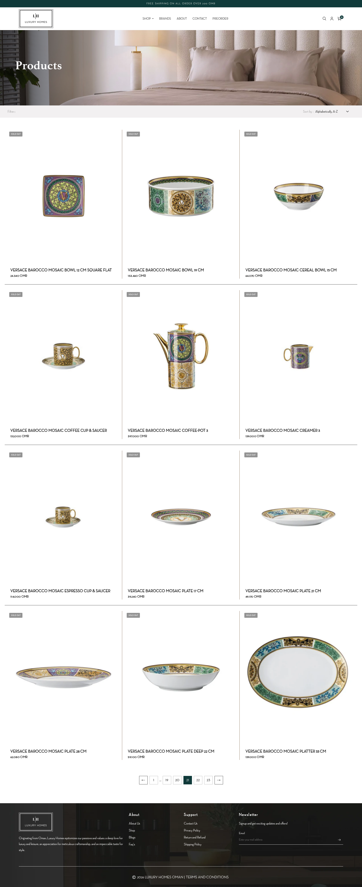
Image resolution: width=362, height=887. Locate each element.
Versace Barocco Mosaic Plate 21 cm (283, 591)
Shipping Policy (193, 844)
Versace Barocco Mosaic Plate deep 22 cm (171, 751)
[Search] (324, 18)
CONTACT (200, 18)
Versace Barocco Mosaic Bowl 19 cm (166, 270)
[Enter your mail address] (339, 840)
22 (198, 780)
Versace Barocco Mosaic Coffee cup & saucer (58, 431)
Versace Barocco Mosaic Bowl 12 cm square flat (61, 270)
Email (242, 833)
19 (166, 780)
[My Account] (332, 18)
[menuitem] (148, 18)
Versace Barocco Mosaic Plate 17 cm (165, 591)
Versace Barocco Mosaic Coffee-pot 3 (168, 431)
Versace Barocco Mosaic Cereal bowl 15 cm (291, 270)
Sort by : (308, 111)
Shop (147, 18)
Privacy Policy (192, 830)
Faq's (132, 844)
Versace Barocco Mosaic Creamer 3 (282, 431)
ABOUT (182, 18)
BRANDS (165, 18)
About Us (134, 823)
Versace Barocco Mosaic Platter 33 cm (285, 751)
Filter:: (11, 111)
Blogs (132, 837)
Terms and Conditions (207, 877)
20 (177, 780)
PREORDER (220, 18)
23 (208, 780)
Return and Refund (195, 837)
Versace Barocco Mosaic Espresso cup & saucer (60, 591)
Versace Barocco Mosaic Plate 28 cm (48, 751)
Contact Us (190, 823)
